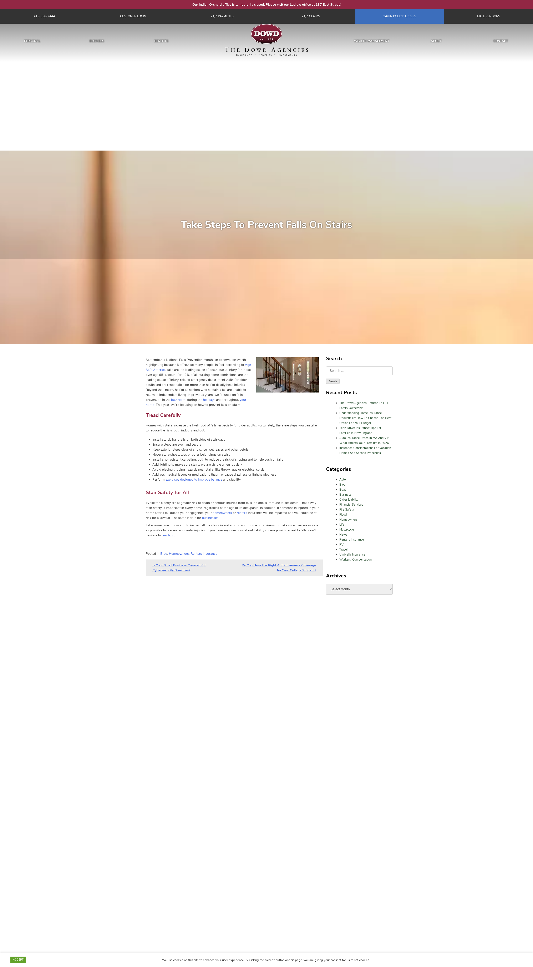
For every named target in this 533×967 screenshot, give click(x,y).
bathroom (178, 400)
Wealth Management (371, 41)
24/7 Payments (222, 16)
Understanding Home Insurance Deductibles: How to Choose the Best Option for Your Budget (365, 418)
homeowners (222, 513)
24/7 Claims (311, 16)
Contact (500, 41)
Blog (342, 484)
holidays (209, 400)
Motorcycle (346, 529)
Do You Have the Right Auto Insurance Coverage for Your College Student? (279, 568)
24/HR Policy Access (399, 16)
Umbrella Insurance (352, 554)
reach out (169, 535)
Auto (342, 479)
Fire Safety (346, 509)
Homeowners (348, 519)
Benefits (161, 41)
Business (97, 41)
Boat (342, 489)
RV (341, 544)
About (436, 41)
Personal (32, 41)
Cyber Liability (348, 499)
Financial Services (351, 504)
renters (242, 513)
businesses (210, 518)
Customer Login (133, 16)
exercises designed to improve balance (194, 479)
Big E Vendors (488, 16)
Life (341, 524)
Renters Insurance (351, 539)
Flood (343, 514)
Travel (343, 549)
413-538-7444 (44, 16)
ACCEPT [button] (18, 960)
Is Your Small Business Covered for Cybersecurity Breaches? (179, 568)
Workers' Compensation (355, 559)
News (343, 534)
